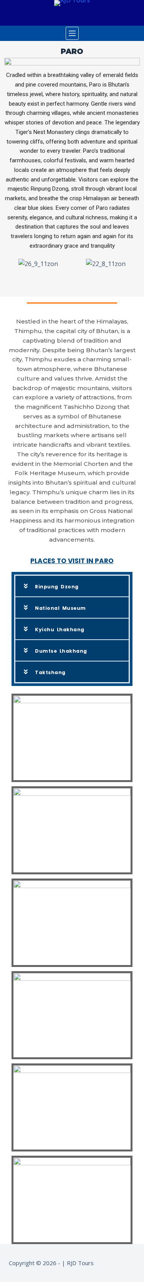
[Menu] (72, 33)
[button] (72, 586)
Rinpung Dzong (57, 586)
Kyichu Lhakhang (59, 629)
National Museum (60, 608)
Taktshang (50, 672)
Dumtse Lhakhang (61, 651)
